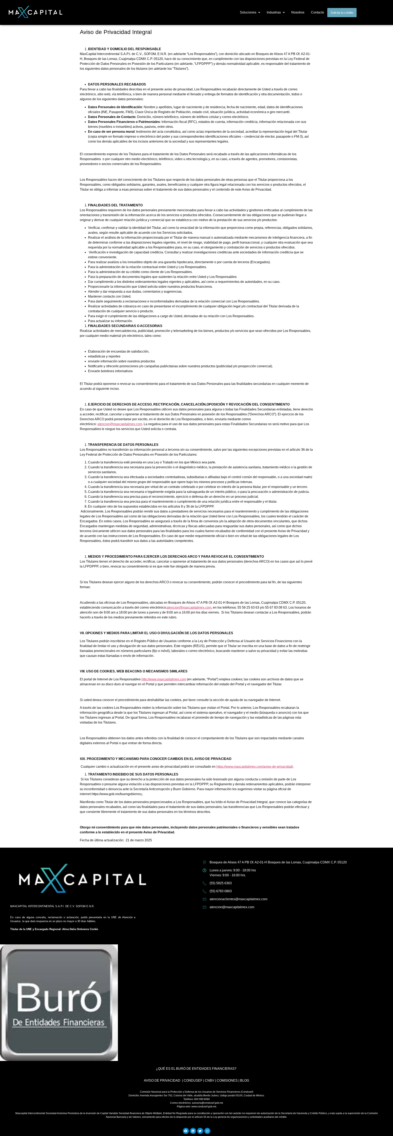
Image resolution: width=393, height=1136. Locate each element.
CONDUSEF (193, 1080)
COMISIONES (227, 1080)
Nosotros (297, 12)
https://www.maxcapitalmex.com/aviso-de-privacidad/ (254, 766)
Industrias (274, 12)
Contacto (317, 12)
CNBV (209, 1080)
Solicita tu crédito (342, 12)
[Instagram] (207, 1131)
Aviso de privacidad (162, 1080)
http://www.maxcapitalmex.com (163, 679)
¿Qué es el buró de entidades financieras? (196, 1068)
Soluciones (248, 12)
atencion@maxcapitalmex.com (119, 424)
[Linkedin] (193, 1131)
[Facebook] (186, 1131)
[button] (250, 12)
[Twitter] (200, 1131)
